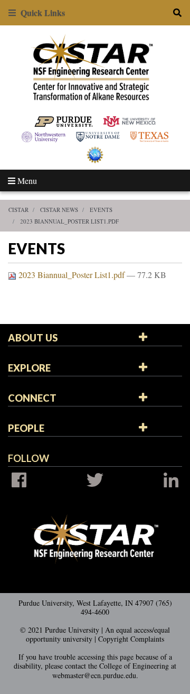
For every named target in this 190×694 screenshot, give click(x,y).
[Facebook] (19, 479)
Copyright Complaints (131, 639)
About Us (33, 338)
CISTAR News (59, 210)
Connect (32, 398)
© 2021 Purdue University (59, 630)
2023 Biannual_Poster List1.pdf (69, 221)
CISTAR (18, 210)
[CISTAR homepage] (95, 66)
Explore (29, 368)
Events (101, 210)
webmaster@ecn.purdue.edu (94, 675)
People (26, 428)
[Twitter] (95, 479)
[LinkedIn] (171, 479)
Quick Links (40, 12)
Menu (26, 180)
